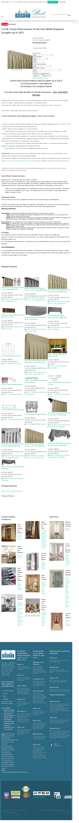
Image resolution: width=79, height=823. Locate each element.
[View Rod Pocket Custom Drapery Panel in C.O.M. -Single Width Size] (13, 456)
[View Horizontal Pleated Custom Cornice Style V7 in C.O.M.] (13, 328)
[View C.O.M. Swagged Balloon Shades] (35, 424)
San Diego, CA (22, 711)
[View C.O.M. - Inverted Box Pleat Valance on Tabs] (59, 395)
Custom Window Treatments (21, 597)
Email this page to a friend (40, 78)
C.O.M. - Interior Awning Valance (12, 384)
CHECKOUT (53, 2)
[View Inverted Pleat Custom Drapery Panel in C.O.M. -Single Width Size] (36, 299)
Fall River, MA (54, 667)
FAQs (4, 696)
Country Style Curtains (68, 615)
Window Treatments (9, 21)
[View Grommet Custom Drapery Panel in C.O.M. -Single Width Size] (13, 300)
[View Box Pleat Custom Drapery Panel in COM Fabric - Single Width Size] (36, 373)
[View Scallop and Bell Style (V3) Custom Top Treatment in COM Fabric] (59, 456)
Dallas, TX (20, 664)
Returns (5, 693)
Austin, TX (20, 675)
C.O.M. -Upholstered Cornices (11, 356)
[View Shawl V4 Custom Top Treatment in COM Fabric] (13, 479)
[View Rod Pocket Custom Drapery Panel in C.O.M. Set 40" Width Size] (59, 426)
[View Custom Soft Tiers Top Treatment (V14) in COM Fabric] (36, 330)
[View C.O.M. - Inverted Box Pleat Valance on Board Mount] (36, 393)
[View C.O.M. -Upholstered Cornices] (11, 363)
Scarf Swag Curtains (44, 577)
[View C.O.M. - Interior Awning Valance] (11, 394)
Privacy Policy (17, 815)
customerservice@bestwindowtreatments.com (19, 161)
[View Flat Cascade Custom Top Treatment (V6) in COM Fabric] (59, 328)
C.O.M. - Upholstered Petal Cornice (12, 409)
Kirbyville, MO (54, 687)
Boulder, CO (21, 699)
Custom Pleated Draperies (68, 572)
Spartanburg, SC (55, 728)
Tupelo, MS (53, 717)
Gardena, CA (54, 678)
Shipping (5, 699)
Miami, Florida (21, 686)
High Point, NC (54, 701)
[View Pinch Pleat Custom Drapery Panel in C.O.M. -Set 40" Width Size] (59, 302)
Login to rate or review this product (11, 491)
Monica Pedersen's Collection (69, 524)
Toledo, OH (53, 658)
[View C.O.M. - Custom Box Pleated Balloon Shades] (59, 367)
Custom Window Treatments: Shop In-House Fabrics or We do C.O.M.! (30, 21)
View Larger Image (17, 69)
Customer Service (8, 690)
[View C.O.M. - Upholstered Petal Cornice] (12, 419)
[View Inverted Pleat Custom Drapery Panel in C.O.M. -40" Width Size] (36, 457)
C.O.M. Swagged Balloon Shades (35, 414)
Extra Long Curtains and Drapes (20, 528)
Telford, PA (36, 744)
